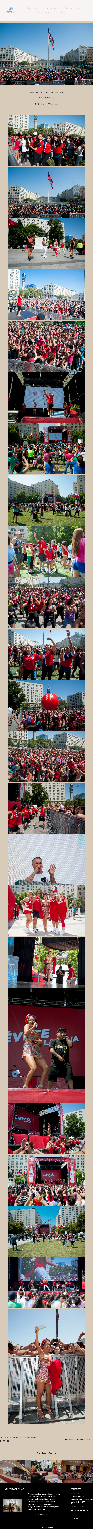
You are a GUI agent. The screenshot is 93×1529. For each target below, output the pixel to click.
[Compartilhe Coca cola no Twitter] (4, 1441)
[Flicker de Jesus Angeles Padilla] (81, 1511)
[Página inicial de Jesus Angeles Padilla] (11, 10)
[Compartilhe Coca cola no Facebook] (0, 1441)
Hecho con (46, 1527)
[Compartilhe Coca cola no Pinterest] (8, 1441)
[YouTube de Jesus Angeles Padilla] (84, 1511)
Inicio (31, 8)
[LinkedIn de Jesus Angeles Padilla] (87, 1511)
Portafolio (72, 8)
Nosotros (43, 12)
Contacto (64, 12)
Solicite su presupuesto (78, 1439)
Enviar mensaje (78, 1496)
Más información (39, 1514)
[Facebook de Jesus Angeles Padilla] (75, 1511)
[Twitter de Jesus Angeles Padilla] (72, 1511)
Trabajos (50, 8)
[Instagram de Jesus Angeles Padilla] (78, 1511)
